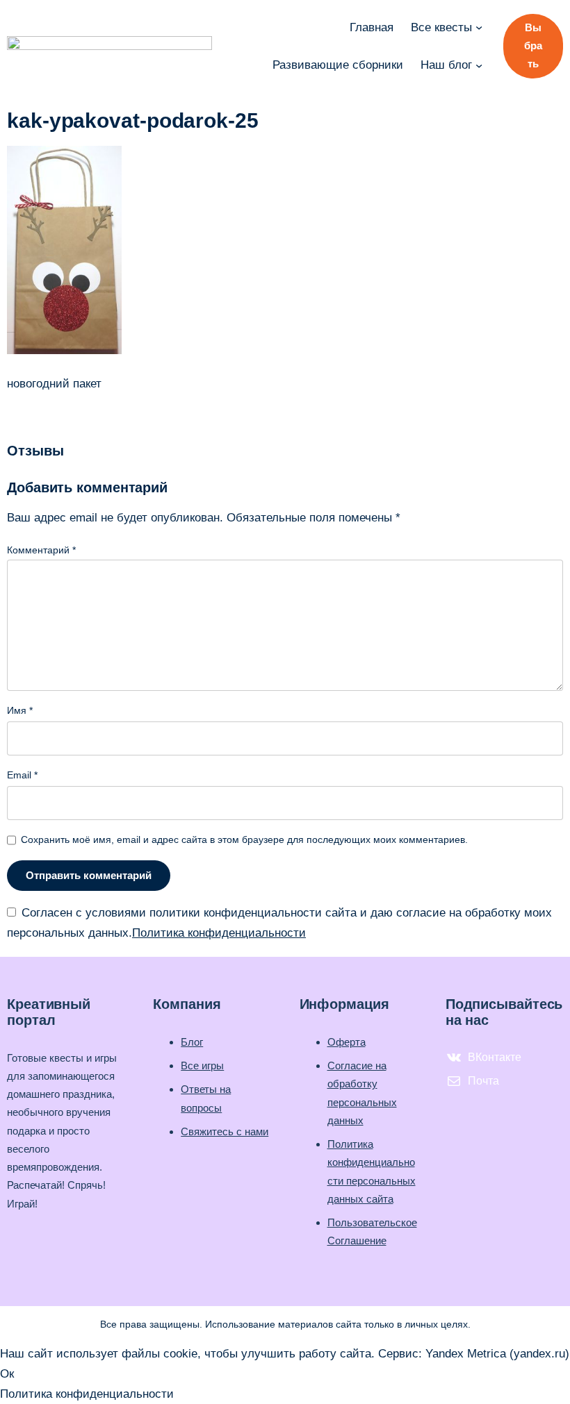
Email (22, 774)
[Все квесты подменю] (478, 27)
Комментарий (41, 549)
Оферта (346, 1042)
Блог (192, 1042)
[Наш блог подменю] (478, 64)
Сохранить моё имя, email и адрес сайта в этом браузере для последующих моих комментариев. (244, 839)
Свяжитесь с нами (224, 1131)
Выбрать (533, 45)
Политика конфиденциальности (219, 932)
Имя (20, 710)
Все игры (202, 1065)
